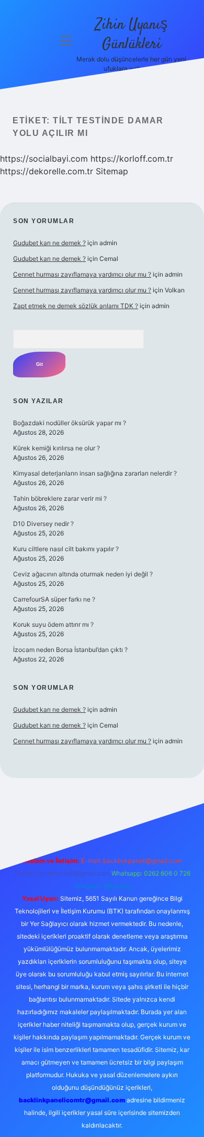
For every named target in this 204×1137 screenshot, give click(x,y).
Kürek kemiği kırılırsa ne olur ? (56, 448)
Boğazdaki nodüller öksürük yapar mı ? (69, 423)
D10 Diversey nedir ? (43, 524)
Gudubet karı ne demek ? (49, 243)
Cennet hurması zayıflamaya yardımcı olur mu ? (82, 274)
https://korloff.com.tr (131, 158)
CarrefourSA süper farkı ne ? (54, 599)
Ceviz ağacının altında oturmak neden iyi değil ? (83, 574)
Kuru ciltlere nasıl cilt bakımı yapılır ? (66, 549)
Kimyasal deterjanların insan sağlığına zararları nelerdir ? (95, 473)
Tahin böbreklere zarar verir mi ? (60, 498)
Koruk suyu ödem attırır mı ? (53, 624)
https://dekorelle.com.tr (46, 171)
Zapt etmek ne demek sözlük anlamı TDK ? (75, 306)
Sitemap (112, 171)
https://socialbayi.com (44, 158)
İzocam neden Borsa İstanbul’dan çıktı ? (70, 650)
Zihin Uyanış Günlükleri (131, 35)
